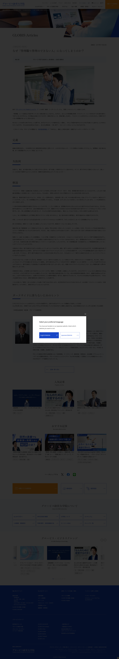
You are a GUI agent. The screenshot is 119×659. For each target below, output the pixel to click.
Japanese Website (66, 335)
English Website (45, 335)
